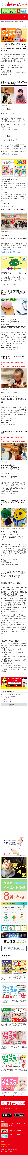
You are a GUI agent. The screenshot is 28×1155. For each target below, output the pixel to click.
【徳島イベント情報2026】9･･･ (17, 1130)
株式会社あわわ (5, 1144)
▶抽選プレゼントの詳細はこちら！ (11, 252)
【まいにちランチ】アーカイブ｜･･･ (17, 1124)
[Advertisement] (14, 771)
